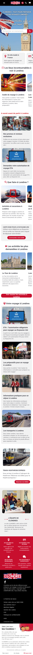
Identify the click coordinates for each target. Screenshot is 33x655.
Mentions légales (9, 607)
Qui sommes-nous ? (10, 605)
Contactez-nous (8, 622)
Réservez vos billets (22, 482)
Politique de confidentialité (12, 615)
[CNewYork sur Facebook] (5, 582)
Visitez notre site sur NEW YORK (13, 602)
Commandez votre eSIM (16, 238)
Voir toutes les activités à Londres (16, 296)
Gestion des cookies (10, 610)
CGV (5, 612)
